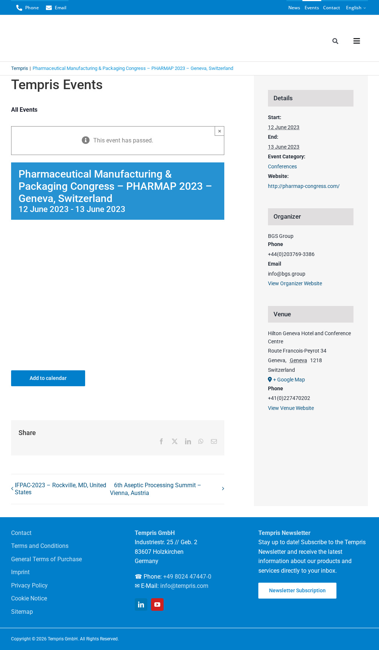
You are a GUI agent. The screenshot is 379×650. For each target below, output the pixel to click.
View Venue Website (291, 408)
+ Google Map (289, 380)
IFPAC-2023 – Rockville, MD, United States (60, 489)
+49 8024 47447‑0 (187, 576)
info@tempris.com (184, 585)
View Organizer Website (295, 283)
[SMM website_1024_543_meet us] (117, 241)
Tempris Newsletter (284, 532)
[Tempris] (47, 30)
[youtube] (157, 604)
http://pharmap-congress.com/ (304, 186)
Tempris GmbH (155, 532)
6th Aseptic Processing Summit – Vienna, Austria (155, 489)
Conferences (282, 166)
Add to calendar (48, 378)
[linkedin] (141, 604)
